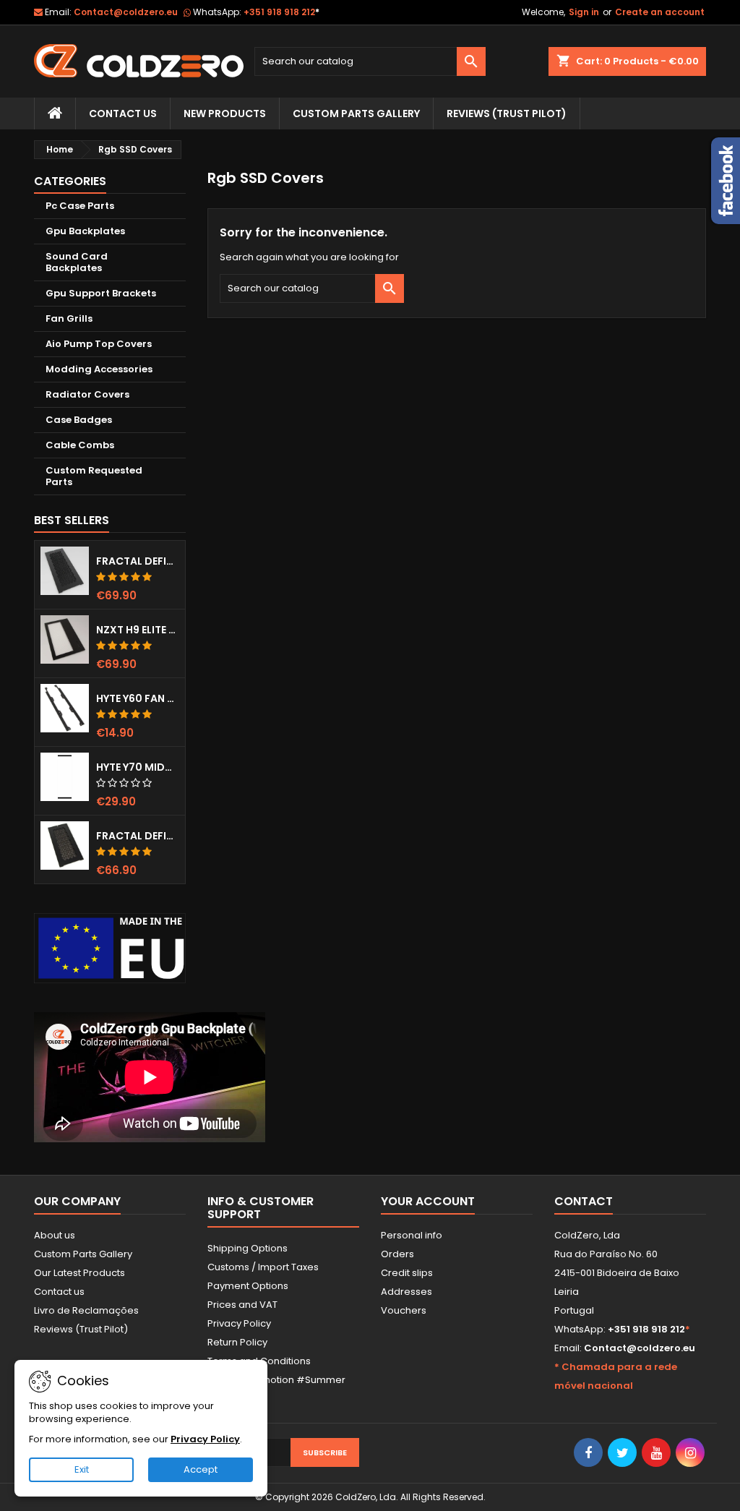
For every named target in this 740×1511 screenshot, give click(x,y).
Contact (583, 1201)
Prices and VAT (242, 1304)
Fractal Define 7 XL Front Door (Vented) (137, 561)
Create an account (660, 12)
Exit (81, 1469)
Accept (201, 1469)
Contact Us (123, 113)
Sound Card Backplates (77, 262)
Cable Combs (80, 445)
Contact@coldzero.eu (126, 12)
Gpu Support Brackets (101, 293)
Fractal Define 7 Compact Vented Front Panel (137, 836)
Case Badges (79, 420)
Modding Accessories (99, 369)
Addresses (406, 1291)
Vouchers (403, 1310)
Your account (428, 1201)
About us (54, 1235)
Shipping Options (247, 1248)
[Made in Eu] (110, 948)
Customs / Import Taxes (263, 1267)
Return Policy (237, 1342)
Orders (397, 1254)
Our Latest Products (79, 1273)
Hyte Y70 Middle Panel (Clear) (137, 767)
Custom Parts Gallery (356, 113)
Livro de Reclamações (86, 1310)
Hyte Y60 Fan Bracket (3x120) (137, 698)
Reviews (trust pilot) (507, 113)
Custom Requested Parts (94, 476)
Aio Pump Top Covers (99, 344)
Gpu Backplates (85, 231)
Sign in (584, 12)
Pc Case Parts (80, 206)
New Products (225, 113)
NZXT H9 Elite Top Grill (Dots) (137, 629)
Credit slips (407, 1273)
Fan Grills (69, 318)
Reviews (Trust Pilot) (81, 1329)
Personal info (411, 1235)
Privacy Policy (239, 1323)
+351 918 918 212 (281, 12)
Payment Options (247, 1286)
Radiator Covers (87, 394)
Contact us (59, 1291)
